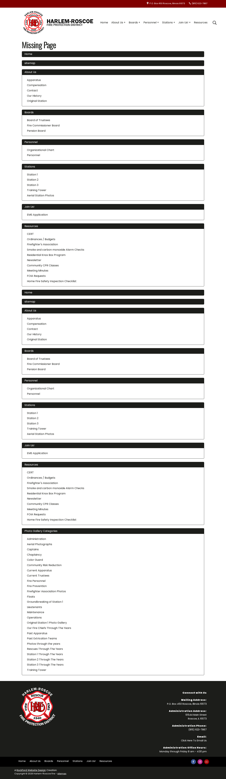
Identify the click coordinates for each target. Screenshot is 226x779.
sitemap (29, 63)
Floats (31, 597)
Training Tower (36, 190)
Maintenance (35, 612)
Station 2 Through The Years (45, 659)
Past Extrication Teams (42, 638)
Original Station (37, 101)
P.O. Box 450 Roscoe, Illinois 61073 (167, 3)
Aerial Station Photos (40, 195)
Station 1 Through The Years (45, 654)
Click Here (186, 740)
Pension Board (36, 131)
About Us (117, 22)
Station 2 (32, 180)
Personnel (150, 22)
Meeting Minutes (37, 270)
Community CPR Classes (43, 265)
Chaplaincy (34, 555)
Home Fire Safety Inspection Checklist (51, 281)
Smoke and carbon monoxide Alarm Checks (55, 250)
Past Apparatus (37, 633)
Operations (34, 617)
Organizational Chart (40, 150)
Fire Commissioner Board (43, 125)
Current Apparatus (39, 570)
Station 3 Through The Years (45, 665)
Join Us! (183, 22)
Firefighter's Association (42, 244)
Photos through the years (43, 644)
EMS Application (37, 215)
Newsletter (34, 260)
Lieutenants (34, 607)
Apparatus (34, 80)
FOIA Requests (36, 276)
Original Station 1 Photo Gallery (47, 623)
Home (104, 22)
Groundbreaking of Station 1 (45, 602)
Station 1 (32, 174)
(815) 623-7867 (199, 3)
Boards (133, 22)
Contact (32, 90)
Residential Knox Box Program (46, 255)
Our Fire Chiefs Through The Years (49, 628)
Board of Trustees (38, 120)
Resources (200, 22)
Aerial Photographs (39, 544)
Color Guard (35, 560)
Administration (36, 539)
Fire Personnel (36, 581)
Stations (167, 22)
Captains (33, 549)
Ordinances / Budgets (41, 239)
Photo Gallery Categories (40, 531)
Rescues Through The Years (45, 649)
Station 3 (32, 185)
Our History (34, 96)
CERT (30, 234)
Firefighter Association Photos (46, 591)
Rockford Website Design (31, 770)
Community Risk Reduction (44, 565)
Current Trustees (38, 575)
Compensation (36, 85)
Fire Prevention (37, 586)
